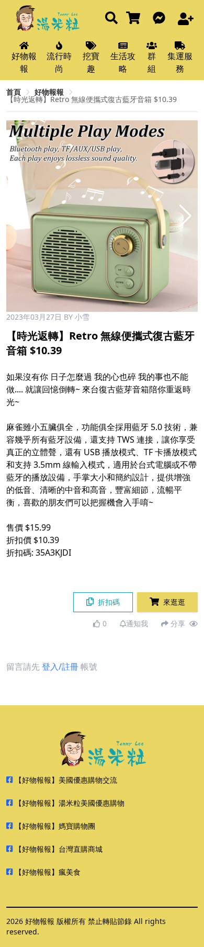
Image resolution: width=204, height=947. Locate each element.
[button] (185, 216)
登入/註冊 (60, 666)
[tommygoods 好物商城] (135, 19)
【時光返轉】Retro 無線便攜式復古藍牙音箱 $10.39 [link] (91, 99)
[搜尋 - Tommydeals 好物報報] (111, 19)
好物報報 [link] (49, 92)
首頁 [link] (13, 92)
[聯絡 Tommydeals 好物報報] (161, 19)
